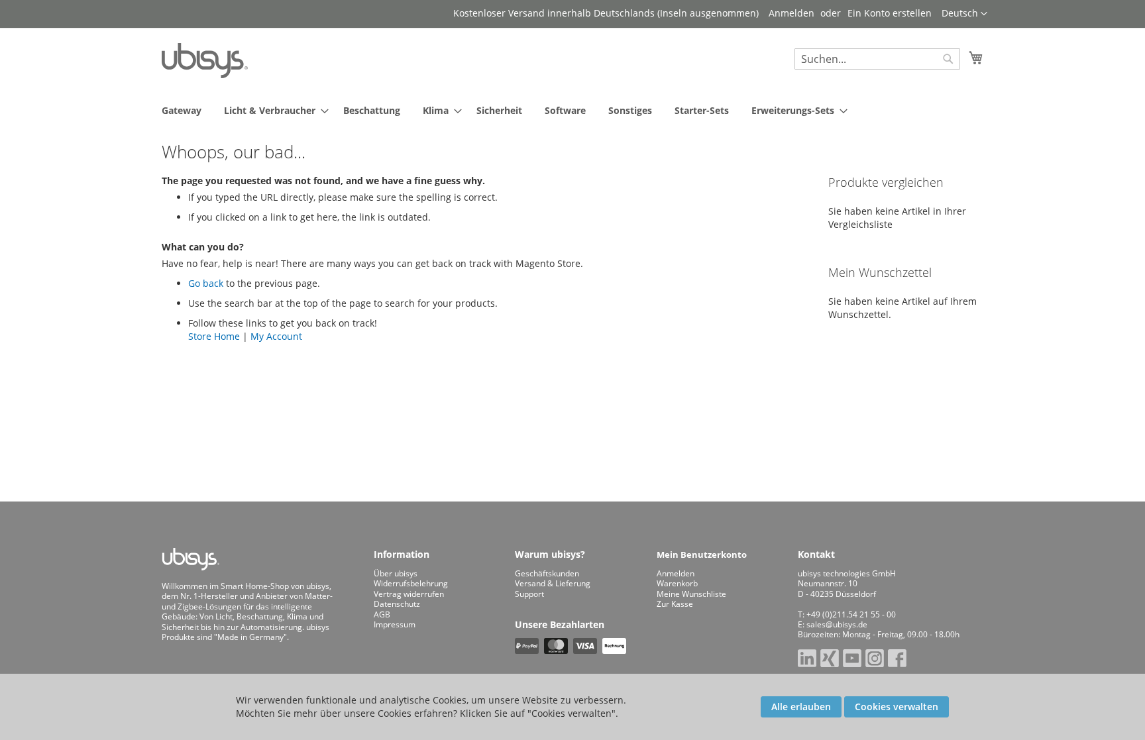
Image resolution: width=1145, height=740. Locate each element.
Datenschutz (397, 603)
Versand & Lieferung (552, 583)
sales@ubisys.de (836, 624)
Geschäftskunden (547, 573)
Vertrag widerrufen (409, 594)
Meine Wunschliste (691, 594)
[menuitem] (181, 110)
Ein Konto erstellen (889, 13)
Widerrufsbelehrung (411, 583)
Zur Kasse (675, 603)
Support (529, 594)
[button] (964, 14)
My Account (276, 336)
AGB (382, 614)
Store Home (214, 336)
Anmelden (791, 13)
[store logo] (205, 60)
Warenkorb (677, 583)
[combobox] (877, 59)
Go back (205, 283)
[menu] (572, 110)
